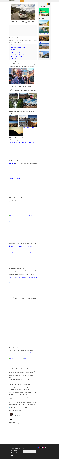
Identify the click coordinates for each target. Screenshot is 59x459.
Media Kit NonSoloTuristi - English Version (15, 452)
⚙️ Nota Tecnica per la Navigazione (14, 59)
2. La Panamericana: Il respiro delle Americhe (16, 48)
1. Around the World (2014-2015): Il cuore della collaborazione (18, 47)
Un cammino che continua (13, 58)
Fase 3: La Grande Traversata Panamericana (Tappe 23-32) (17, 56)
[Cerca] (49, 4)
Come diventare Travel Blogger (14, 450)
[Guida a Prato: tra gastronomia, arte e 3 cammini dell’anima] (44, 54)
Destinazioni (26, 1)
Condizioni (12, 451)
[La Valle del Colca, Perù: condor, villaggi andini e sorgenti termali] (44, 46)
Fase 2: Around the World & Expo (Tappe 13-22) (16, 55)
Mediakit (11, 453)
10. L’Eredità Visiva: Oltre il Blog (14, 53)
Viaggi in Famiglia (33, 1)
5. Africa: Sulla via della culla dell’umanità (15, 50)
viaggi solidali (16, 422)
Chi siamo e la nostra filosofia (14, 447)
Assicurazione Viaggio (40, 1)
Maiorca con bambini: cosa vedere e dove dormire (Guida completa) (16, 423)
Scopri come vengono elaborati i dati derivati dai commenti (26, 441)
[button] (52, 1)
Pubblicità (12, 455)
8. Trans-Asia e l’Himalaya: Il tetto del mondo (16, 52)
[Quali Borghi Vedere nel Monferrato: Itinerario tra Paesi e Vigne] (44, 38)
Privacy (11, 454)
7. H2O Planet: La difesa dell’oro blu (15, 51)
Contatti (50, 1)
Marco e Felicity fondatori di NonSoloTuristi (15, 448)
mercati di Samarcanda (12, 163)
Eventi (12, 421)
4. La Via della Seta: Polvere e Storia (15, 49)
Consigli (21, 1)
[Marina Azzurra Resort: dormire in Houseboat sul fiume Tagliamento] (44, 30)
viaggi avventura (13, 422)
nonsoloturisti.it (15, 416)
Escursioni (46, 1)
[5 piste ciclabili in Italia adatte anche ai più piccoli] (44, 23)
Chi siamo (17, 1)
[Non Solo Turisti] (10, 1)
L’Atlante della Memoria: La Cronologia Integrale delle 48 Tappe (17, 54)
